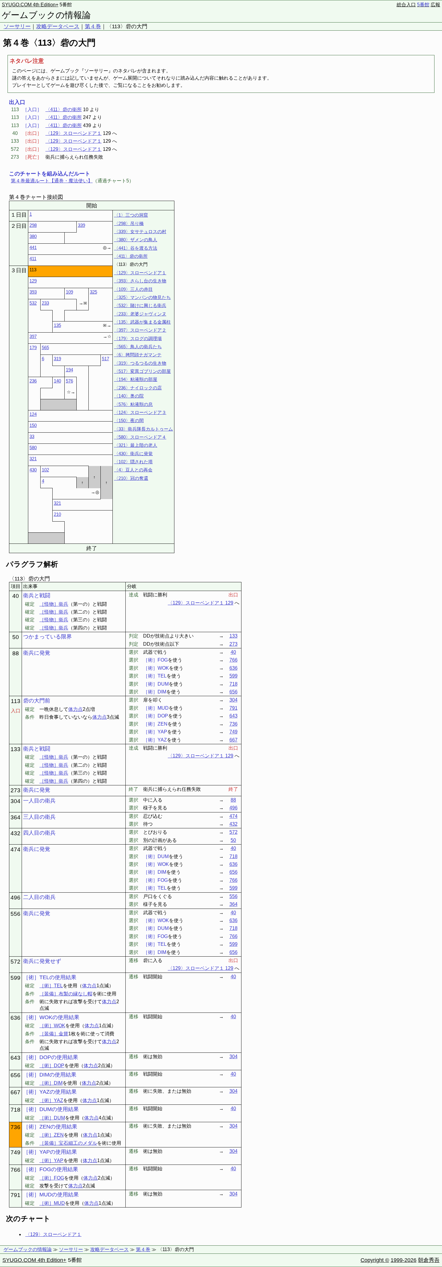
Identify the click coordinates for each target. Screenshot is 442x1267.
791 (233, 708)
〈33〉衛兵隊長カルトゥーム (143, 428)
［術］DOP (51, 1065)
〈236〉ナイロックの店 (138, 387)
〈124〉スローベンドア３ (140, 412)
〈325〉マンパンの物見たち (142, 297)
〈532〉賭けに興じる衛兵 (140, 305)
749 (233, 731)
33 (31, 436)
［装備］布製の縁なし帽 (65, 993)
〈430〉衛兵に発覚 (133, 453)
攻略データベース (57, 26)
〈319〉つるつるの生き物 (140, 363)
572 (233, 832)
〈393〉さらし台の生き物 (140, 280)
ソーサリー (17, 26)
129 (33, 280)
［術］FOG (51, 1177)
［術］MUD (52, 1203)
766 (233, 659)
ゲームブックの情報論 (46, 15)
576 (69, 380)
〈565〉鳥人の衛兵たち (138, 346)
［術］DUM (52, 1117)
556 (233, 896)
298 (33, 225)
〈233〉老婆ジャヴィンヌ (140, 313)
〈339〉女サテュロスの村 (140, 231)
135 (57, 325)
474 (233, 816)
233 (45, 303)
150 (33, 425)
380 (33, 236)
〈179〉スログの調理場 (138, 338)
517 (105, 358)
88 (233, 800)
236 (33, 380)
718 (233, 684)
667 (233, 739)
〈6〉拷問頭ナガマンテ (137, 354)
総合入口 (406, 4)
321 (33, 458)
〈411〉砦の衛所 (63, 109)
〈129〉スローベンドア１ (73, 133)
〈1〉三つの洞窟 (131, 215)
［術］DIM (51, 1083)
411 (32, 258)
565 (45, 347)
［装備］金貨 (53, 1033)
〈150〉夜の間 (129, 420)
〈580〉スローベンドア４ (140, 437)
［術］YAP (51, 1160)
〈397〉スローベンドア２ (140, 330)
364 (233, 904)
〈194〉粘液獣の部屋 (135, 379)
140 (57, 380)
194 (69, 369)
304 (233, 699)
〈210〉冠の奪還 (131, 478)
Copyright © (375, 1260)
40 (233, 652)
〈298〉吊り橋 (129, 223)
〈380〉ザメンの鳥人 (135, 239)
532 (33, 303)
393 (33, 291)
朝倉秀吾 (429, 1260)
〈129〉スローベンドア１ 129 (200, 602)
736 (233, 723)
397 (33, 336)
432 (233, 824)
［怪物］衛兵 (53, 604)
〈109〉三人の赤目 (133, 289)
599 (233, 675)
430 (33, 469)
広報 (435, 4)
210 (57, 514)
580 (33, 447)
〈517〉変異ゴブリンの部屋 (142, 371)
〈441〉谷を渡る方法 (135, 248)
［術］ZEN (51, 1135)
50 (233, 840)
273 (233, 644)
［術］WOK (52, 1025)
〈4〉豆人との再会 (133, 469)
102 (45, 469)
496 (233, 807)
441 (33, 247)
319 (57, 358)
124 (33, 414)
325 (93, 291)
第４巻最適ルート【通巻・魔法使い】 (52, 180)
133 (233, 635)
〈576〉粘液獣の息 (133, 404)
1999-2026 (403, 1260)
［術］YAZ (51, 1100)
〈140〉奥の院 (129, 395)
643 (233, 715)
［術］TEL (51, 985)
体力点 (75, 709)
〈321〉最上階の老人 (135, 445)
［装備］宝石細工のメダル (68, 1143)
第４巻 (93, 26)
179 (33, 347)
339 (81, 225)
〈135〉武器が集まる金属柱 (142, 321)
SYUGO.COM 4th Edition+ (30, 4)
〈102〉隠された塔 (133, 461)
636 (233, 668)
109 (69, 291)
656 (233, 691)
